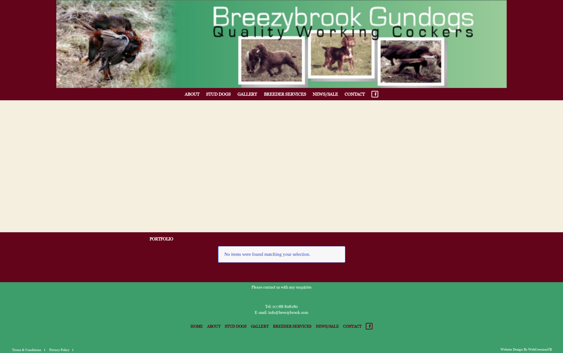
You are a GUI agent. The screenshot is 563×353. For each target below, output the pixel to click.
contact (355, 94)
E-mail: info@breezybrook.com (281, 312)
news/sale (325, 94)
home (196, 326)
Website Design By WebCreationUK (526, 349)
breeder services (285, 94)
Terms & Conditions (26, 350)
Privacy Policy (59, 350)
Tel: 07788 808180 (281, 306)
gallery (247, 94)
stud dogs (218, 94)
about (192, 94)
